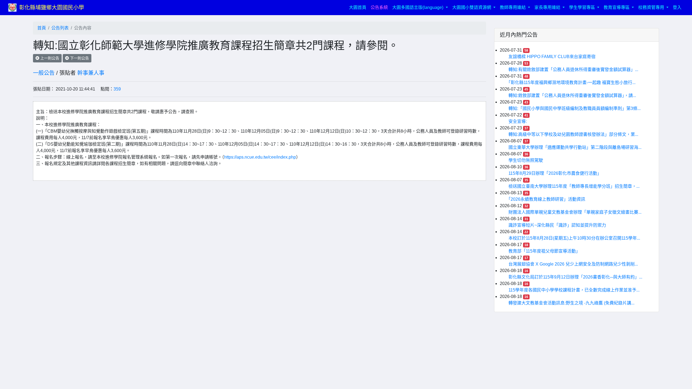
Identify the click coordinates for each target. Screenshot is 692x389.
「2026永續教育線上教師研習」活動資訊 (546, 199)
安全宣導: (517, 121)
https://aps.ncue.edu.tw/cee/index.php (260, 157)
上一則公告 (49, 58)
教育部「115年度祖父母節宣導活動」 (544, 251)
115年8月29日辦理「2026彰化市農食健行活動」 (554, 173)
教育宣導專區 (617, 7)
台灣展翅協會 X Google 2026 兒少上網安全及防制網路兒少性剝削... (573, 264)
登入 (677, 7)
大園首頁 (358, 7)
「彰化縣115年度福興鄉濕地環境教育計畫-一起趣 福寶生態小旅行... (572, 82)
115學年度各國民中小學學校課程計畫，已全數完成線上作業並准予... (574, 290)
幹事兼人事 (90, 73)
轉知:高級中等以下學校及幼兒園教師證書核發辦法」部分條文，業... (573, 134)
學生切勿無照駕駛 (525, 160)
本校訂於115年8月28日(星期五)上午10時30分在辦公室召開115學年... (574, 238)
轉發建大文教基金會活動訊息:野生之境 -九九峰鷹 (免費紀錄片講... (571, 303)
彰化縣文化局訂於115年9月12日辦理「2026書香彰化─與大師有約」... (575, 277)
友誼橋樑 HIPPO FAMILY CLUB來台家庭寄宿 (551, 56)
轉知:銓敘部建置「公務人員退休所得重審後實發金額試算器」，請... (572, 95)
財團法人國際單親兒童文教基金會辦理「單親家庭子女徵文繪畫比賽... (574, 212)
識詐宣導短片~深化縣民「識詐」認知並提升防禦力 (557, 225)
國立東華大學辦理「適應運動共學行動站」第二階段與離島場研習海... (574, 147)
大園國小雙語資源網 (472, 7)
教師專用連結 (513, 7)
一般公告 (44, 73)
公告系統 (379, 7)
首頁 (41, 28)
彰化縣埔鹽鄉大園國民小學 (51, 8)
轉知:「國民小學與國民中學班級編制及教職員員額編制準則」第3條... (574, 108)
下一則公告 (79, 58)
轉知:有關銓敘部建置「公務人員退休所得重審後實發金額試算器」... (573, 69)
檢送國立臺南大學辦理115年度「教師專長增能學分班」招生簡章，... (574, 186)
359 (117, 89)
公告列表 (60, 28)
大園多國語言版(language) (418, 7)
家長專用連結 (547, 7)
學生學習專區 (582, 7)
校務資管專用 (651, 7)
